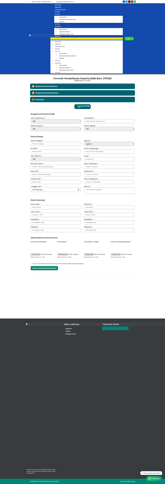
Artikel (57, 24)
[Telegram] (115, 328)
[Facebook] (124, 1)
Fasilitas (61, 22)
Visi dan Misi (63, 17)
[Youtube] (132, 1)
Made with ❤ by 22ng (127, 481)
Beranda (58, 5)
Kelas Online (63, 29)
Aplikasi (58, 26)
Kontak (57, 36)
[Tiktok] (127, 328)
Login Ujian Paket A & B (66, 34)
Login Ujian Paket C (65, 32)
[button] (86, 38)
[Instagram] (129, 1)
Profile (57, 14)
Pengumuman (60, 10)
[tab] (82, 86)
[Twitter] (126, 1)
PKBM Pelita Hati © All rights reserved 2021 (44, 481)
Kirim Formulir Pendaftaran (44, 268)
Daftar (57, 12)
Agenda (58, 7)
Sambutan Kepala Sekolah (67, 19)
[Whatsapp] (135, 1)
